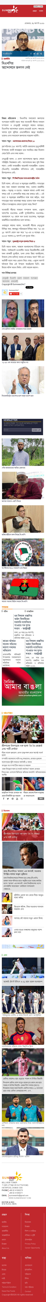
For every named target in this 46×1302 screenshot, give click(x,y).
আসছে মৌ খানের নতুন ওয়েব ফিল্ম (28, 918)
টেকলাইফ (28, 1239)
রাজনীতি (7, 58)
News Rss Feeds (8, 1291)
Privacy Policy (30, 1244)
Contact (28, 1291)
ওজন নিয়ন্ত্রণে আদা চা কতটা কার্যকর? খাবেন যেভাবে (21, 769)
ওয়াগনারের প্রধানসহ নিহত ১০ (24, 141)
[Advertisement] (23, 94)
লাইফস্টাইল (8, 713)
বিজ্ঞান (4, 1244)
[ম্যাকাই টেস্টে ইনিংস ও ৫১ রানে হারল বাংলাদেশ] (23, 971)
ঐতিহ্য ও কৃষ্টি (30, 1235)
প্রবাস (4, 1239)
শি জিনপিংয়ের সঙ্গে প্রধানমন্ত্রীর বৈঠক (26, 178)
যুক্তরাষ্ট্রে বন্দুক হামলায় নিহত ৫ (24, 241)
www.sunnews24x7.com (20, 1198)
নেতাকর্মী (14, 281)
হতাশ (20, 278)
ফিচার (4, 1269)
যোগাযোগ (28, 1265)
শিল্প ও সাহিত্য (30, 1231)
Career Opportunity (32, 1248)
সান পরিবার (29, 1287)
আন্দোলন (5, 281)
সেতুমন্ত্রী (5, 278)
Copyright (6, 1294)
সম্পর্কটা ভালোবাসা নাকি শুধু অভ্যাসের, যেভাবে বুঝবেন (22, 758)
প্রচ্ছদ (35, 11)
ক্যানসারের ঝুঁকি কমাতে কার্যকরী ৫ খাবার (17, 762)
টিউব (27, 1278)
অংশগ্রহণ (34, 278)
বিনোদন (7, 810)
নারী (3, 1278)
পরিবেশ (28, 1274)
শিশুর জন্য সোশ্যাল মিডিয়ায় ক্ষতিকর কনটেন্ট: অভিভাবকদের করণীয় (24, 773)
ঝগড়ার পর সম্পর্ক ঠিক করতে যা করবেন (16, 765)
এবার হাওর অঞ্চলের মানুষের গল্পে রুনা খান (28, 931)
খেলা (5, 955)
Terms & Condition (9, 1287)
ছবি (26, 1283)
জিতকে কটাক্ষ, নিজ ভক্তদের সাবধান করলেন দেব (28, 907)
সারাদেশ (5, 1226)
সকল (41, 11)
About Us (5, 1248)
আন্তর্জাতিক (6, 1235)
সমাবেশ (26, 278)
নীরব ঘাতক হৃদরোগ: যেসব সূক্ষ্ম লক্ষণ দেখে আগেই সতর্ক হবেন (22, 754)
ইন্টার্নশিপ (28, 1269)
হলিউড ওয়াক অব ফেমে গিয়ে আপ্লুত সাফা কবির (28, 896)
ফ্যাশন (4, 1265)
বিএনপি (13, 278)
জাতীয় (4, 1222)
